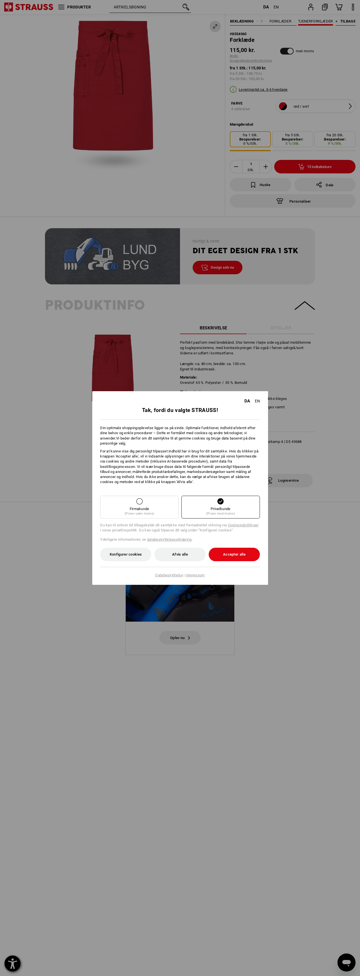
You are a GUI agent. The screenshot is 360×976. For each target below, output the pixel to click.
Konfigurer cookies (126, 554)
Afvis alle (180, 554)
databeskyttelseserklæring (169, 539)
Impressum (195, 575)
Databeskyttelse (169, 575)
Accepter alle (234, 554)
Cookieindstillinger (243, 525)
